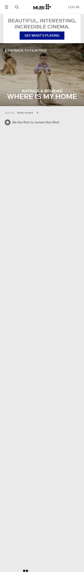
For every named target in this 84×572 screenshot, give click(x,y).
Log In (73, 7)
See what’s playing (42, 35)
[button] (6, 7)
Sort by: (10, 112)
